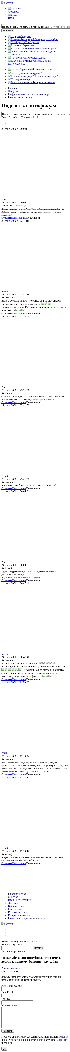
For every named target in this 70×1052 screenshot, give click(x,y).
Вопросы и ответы (43, 82)
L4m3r (5, 476)
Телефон (6, 998)
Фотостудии (35, 73)
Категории (8, 30)
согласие (15, 1039)
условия (63, 1036)
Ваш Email (7, 992)
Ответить (6, 217)
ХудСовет (14, 902)
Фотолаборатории (42, 69)
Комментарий (9, 1005)
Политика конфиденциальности (26, 918)
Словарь (26, 79)
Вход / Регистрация (19, 899)
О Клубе (13, 896)
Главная (12, 88)
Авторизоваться (10, 968)
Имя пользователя (11, 985)
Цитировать (19, 217)
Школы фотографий (46, 76)
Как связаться (16, 906)
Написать (7, 1031)
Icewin (5, 291)
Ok (4, 1049)
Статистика (15, 909)
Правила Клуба (17, 893)
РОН (4, 753)
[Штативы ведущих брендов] (35, 888)
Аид (3, 199)
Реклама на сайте (18, 912)
